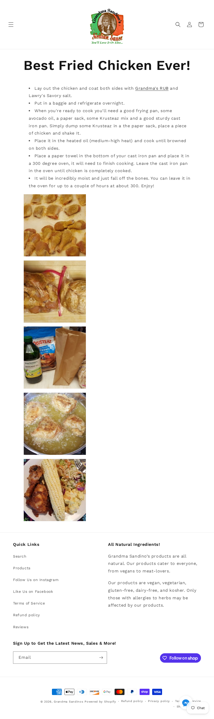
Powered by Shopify (100, 701)
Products (22, 568)
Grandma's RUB (152, 88)
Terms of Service (29, 603)
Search (20, 556)
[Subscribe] (101, 657)
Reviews (20, 627)
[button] (11, 24)
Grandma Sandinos (68, 701)
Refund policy (26, 615)
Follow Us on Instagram (35, 580)
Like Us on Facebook (33, 591)
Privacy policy (159, 701)
